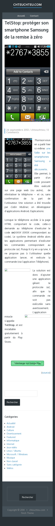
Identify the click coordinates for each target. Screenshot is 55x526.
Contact (34, 15)
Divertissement (14, 433)
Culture (10, 430)
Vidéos (10, 468)
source (46, 372)
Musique (11, 457)
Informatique (13, 440)
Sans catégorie (14, 464)
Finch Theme (27, 513)
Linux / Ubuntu (14, 450)
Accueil (21, 15)
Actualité (11, 423)
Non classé (12, 461)
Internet (10, 444)
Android (10, 427)
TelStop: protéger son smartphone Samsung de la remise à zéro (27, 30)
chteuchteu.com (27, 4)
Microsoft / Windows (17, 454)
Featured (11, 437)
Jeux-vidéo (12, 447)
